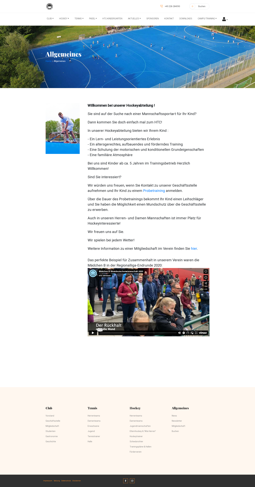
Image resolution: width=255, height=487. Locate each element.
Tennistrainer (94, 436)
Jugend (91, 431)
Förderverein (136, 452)
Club (49, 18)
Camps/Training (206, 18)
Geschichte (51, 441)
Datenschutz (66, 481)
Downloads (185, 18)
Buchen (201, 6)
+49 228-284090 (172, 6)
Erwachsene (93, 426)
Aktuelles (133, 18)
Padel (92, 18)
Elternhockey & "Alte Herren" (143, 431)
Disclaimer (76, 481)
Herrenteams (94, 416)
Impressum (47, 481)
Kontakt (169, 18)
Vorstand (50, 416)
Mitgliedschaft (52, 426)
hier (194, 249)
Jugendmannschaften (140, 426)
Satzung (57, 481)
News (174, 416)
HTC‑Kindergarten (112, 18)
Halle (90, 441)
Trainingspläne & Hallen (140, 446)
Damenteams (94, 421)
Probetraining (154, 191)
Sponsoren (152, 18)
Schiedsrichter (136, 441)
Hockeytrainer (136, 436)
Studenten (50, 431)
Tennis (78, 18)
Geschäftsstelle (53, 421)
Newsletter (177, 421)
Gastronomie (52, 436)
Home (49, 61)
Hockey (63, 18)
